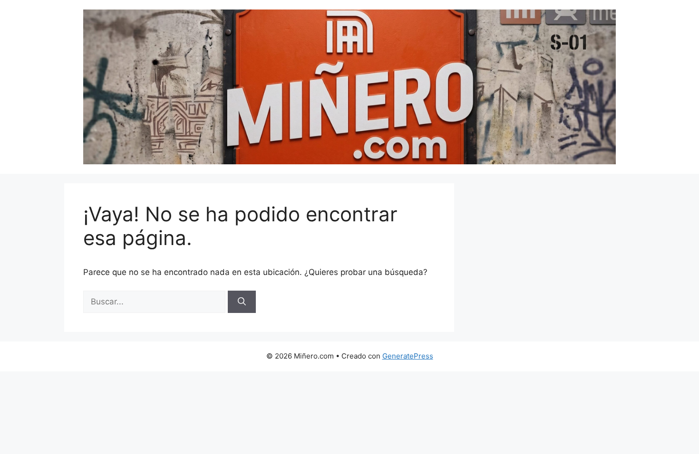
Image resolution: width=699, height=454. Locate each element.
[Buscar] (242, 302)
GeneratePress (407, 355)
